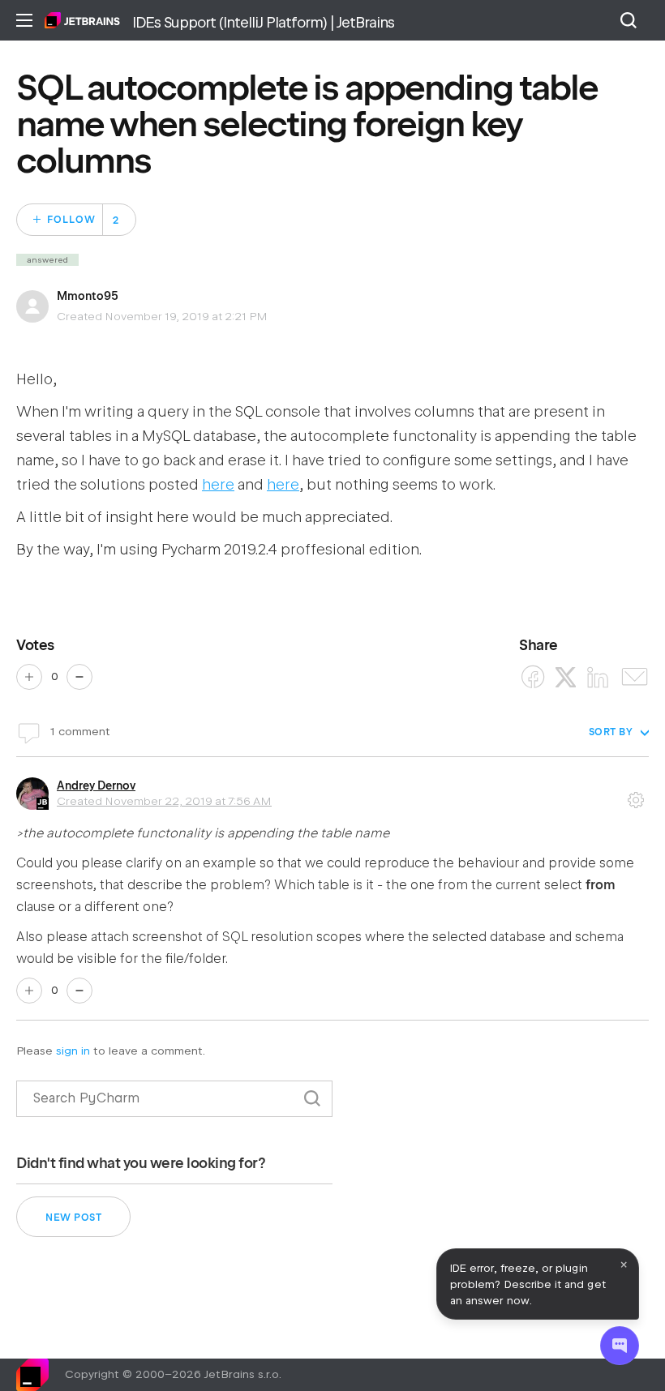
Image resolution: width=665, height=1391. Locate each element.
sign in (73, 1051)
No (79, 677)
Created (164, 800)
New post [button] (73, 1217)
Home (82, 20)
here (218, 484)
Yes (29, 677)
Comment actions (636, 794)
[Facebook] (533, 677)
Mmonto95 (87, 295)
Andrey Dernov (96, 785)
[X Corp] (566, 677)
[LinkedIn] (598, 677)
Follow (71, 219)
